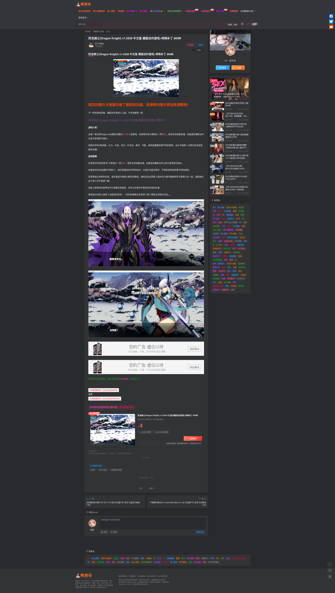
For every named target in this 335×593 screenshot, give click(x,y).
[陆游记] (83, 4)
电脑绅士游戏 (98, 31)
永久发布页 (151, 576)
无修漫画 (239, 229)
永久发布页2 (162, 576)
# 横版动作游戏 (116, 470)
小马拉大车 (240, 278)
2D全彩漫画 (217, 259)
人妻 (234, 267)
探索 (220, 241)
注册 (235, 24)
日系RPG (216, 256)
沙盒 (226, 245)
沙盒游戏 (232, 256)
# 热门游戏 (103, 470)
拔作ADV (216, 267)
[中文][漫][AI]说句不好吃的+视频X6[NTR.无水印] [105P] (236, 126)
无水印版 (227, 282)
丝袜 (231, 259)
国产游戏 (227, 248)
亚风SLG (216, 289)
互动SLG (222, 271)
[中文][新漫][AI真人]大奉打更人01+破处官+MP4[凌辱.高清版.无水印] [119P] (237, 158)
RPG (238, 218)
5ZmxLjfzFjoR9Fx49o (104, 390)
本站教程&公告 (246, 11)
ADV (229, 226)
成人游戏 (224, 233)
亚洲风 (241, 286)
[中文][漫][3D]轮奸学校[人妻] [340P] (236, 104)
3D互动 (233, 286)
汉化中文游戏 (231, 207)
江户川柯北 (99, 43)
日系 (245, 222)
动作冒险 (126, 134)
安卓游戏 (216, 226)
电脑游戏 (240, 245)
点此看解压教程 (126, 407)
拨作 (234, 282)
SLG (218, 215)
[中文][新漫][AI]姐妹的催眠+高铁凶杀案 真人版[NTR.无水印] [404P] (236, 147)
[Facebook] (331, 16)
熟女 (223, 267)
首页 (88, 31)
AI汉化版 (216, 237)
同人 (229, 271)
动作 (232, 289)
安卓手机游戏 (232, 237)
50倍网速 (124, 378)
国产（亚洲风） (219, 263)
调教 (222, 275)
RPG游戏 (233, 233)
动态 (220, 222)
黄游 (214, 211)
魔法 (228, 275)
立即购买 (193, 438)
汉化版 (232, 245)
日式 (223, 226)
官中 (214, 222)
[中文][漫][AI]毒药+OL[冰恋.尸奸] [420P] (236, 177)
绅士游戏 (220, 207)
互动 (240, 233)
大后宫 (243, 275)
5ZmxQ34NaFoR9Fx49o (105, 398)
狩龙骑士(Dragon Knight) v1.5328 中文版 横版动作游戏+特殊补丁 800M (134, 38)
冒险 (164, 134)
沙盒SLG (227, 252)
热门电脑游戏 (228, 229)
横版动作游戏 (218, 286)
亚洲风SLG (217, 248)
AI (214, 215)
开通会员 (254, 24)
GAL (214, 282)
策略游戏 (235, 275)
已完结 (224, 256)
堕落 (234, 271)
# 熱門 (92, 470)
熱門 (242, 215)
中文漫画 (227, 211)
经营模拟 (216, 278)
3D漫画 (241, 211)
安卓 (220, 211)
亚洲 (214, 241)
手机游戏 (236, 252)
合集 (223, 278)
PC (214, 207)
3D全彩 (215, 233)
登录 (230, 24)
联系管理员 (122, 576)
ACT (234, 248)
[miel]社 (219, 245)
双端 (220, 252)
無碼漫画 (229, 215)
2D (240, 222)
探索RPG (225, 289)
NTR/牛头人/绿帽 (230, 222)
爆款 (214, 271)
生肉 (225, 259)
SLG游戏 (236, 226)
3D (223, 215)
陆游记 (139, 584)
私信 (201, 44)
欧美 (223, 218)
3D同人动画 (231, 263)
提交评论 (200, 532)
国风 (240, 256)
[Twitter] (331, 21)
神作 (223, 237)
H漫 (243, 226)
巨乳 (229, 267)
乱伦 (240, 271)
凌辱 (220, 282)
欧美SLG (230, 218)
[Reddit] (331, 26)
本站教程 (141, 576)
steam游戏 (217, 229)
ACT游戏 (241, 248)
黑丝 (245, 241)
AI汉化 (241, 207)
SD (243, 218)
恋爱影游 (230, 278)
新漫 (237, 215)
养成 (227, 286)
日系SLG (242, 267)
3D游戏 (215, 275)
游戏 (234, 211)
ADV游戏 (238, 241)
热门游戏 (216, 218)
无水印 (242, 237)
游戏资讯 (82, 17)
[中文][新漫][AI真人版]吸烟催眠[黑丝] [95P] (237, 135)
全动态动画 (228, 241)
